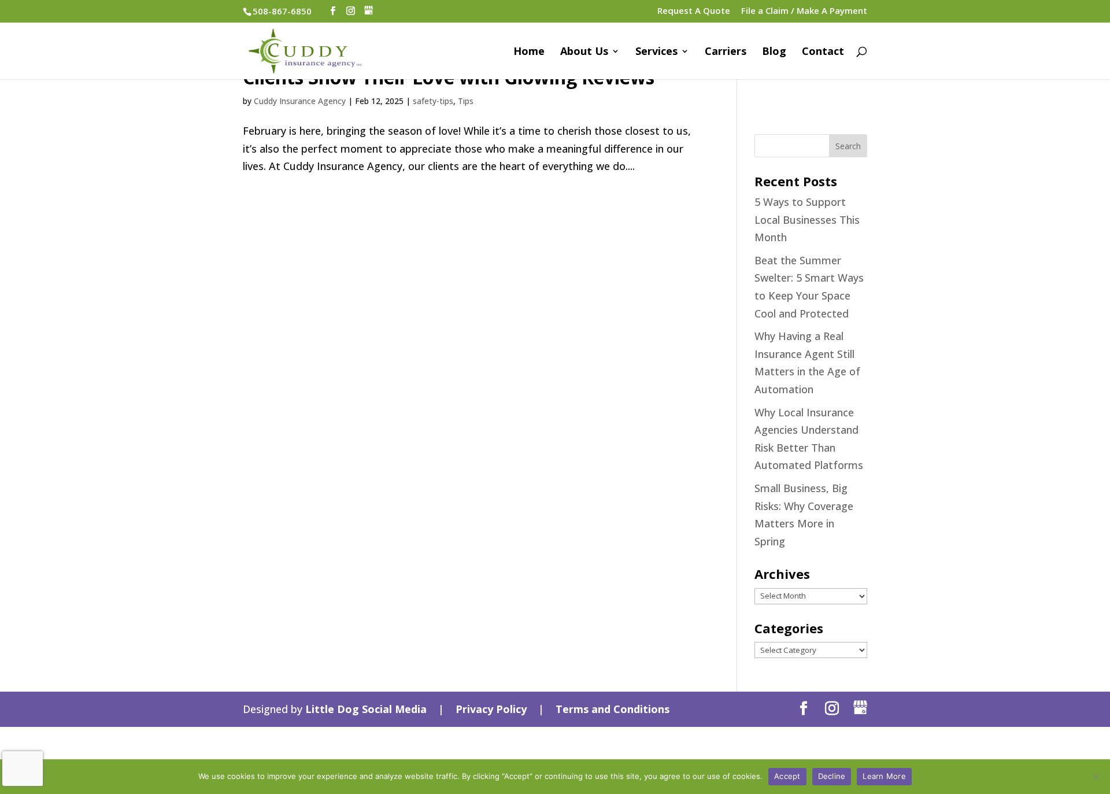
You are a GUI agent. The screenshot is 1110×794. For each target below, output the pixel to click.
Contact (823, 52)
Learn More (884, 776)
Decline (832, 776)
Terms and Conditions (612, 709)
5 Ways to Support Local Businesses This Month (807, 219)
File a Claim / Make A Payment (804, 11)
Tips (465, 100)
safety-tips (433, 100)
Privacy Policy (491, 709)
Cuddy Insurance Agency (300, 100)
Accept (787, 776)
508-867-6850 (282, 11)
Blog (774, 52)
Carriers (725, 52)
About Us (584, 52)
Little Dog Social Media (366, 709)
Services (656, 52)
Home (529, 52)
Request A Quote (693, 11)
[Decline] (1095, 776)
